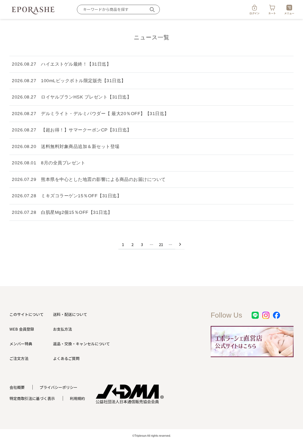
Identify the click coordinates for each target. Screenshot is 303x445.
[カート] (272, 7)
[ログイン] (254, 7)
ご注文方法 (18, 358)
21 (161, 244)
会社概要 (17, 387)
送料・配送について (70, 314)
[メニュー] (289, 7)
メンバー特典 (20, 343)
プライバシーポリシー (58, 387)
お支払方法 (62, 329)
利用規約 (77, 398)
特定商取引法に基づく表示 (32, 398)
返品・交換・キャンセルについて (81, 343)
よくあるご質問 (66, 358)
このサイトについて (26, 314)
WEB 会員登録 (21, 329)
